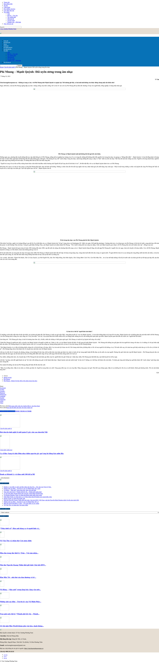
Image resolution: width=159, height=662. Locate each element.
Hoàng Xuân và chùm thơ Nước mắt (14, 498)
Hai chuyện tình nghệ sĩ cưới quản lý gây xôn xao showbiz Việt (23, 432)
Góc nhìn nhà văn (9, 10)
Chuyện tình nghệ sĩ (10, 67)
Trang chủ (7, 2)
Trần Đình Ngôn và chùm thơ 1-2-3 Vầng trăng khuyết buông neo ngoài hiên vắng (28, 497)
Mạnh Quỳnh (8, 377)
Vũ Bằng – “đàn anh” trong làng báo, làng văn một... (20, 590)
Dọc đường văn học (9, 9)
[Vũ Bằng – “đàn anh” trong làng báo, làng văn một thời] (2, 586)
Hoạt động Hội (8, 4)
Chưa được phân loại (6, 450)
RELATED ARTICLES (7, 411)
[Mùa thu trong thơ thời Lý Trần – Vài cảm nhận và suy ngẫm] (2, 549)
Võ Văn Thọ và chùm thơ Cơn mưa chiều (16, 505)
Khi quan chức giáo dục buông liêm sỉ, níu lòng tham (24, 406)
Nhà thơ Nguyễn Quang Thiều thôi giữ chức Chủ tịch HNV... (23, 565)
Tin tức (6, 5)
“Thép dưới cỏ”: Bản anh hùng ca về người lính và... (20, 528)
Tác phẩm (6, 12)
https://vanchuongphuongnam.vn (33, 648)
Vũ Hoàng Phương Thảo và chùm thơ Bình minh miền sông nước (23, 495)
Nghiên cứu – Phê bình (14, 22)
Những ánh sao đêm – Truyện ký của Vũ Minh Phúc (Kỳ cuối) (22, 488)
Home (2, 67)
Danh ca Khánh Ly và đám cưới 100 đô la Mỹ (17, 474)
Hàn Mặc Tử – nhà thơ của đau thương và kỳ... (18, 577)
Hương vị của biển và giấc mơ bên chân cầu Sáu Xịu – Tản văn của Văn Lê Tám (28, 487)
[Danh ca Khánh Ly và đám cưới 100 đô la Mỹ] (10, 469)
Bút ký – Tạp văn (12, 15)
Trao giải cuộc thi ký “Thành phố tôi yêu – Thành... (19, 614)
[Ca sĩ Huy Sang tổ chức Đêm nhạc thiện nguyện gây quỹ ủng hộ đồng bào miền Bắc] (5, 448)
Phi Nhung (7, 379)
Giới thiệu (5, 654)
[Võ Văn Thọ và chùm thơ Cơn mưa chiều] (2, 537)
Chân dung (7, 7)
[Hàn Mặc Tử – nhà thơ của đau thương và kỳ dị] (3, 574)
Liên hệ (5, 656)
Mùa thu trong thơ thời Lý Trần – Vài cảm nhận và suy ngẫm (21, 503)
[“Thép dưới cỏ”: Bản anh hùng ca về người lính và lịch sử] (4, 525)
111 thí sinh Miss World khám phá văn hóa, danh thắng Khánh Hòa (23, 493)
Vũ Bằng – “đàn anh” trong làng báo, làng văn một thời (20, 490)
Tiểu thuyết (10, 19)
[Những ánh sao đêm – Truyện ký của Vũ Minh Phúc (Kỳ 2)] (4, 598)
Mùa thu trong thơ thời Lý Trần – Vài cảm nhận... (19, 553)
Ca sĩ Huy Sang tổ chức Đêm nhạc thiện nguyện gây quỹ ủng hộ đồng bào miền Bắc (32, 453)
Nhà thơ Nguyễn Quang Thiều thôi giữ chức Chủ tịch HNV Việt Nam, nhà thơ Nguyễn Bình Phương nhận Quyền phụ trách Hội (41, 500)
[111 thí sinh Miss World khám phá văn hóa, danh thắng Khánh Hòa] (4, 622)
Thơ (8, 14)
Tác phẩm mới (11, 17)
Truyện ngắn (11, 20)
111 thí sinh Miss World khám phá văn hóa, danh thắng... (22, 626)
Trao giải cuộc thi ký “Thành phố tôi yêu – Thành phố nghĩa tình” (23, 492)
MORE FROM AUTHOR (23, 411)
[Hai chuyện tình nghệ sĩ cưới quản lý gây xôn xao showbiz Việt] (10, 427)
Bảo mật (5, 658)
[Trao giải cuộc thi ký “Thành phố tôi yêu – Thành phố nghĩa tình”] (4, 610)
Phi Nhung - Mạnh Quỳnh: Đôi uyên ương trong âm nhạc (20, 381)
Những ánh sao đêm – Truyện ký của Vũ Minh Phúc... (20, 602)
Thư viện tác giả (8, 24)
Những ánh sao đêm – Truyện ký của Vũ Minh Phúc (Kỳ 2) (21, 502)
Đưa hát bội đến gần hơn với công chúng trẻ (19, 407)
